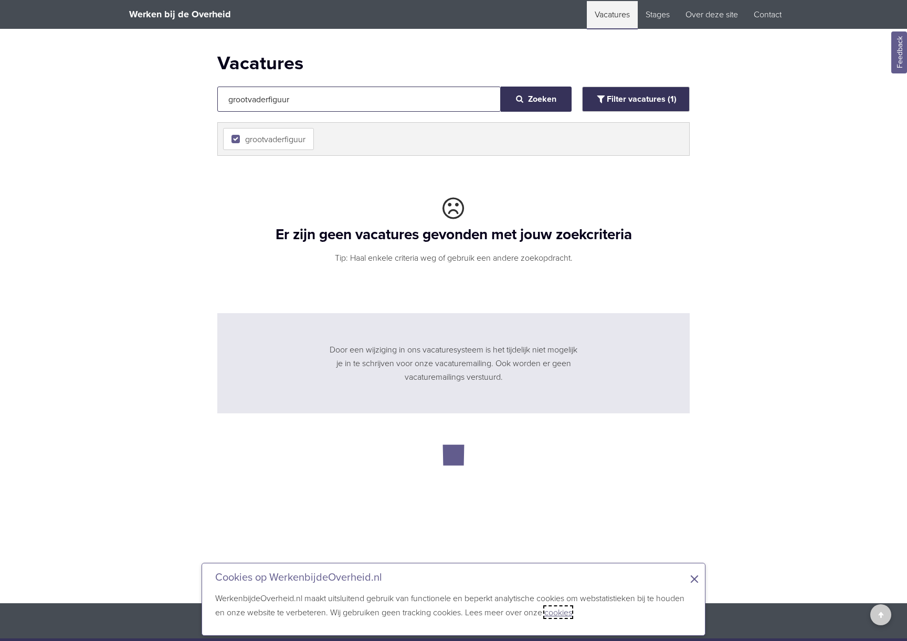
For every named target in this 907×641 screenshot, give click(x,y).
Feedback (899, 53)
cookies (558, 612)
